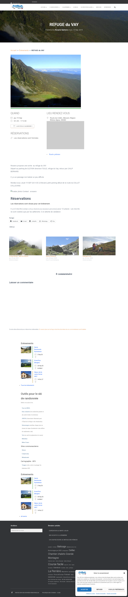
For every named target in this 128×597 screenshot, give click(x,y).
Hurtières (63, 567)
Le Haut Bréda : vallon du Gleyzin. (19, 256)
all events (24, 516)
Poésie (72, 574)
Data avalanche (26, 411)
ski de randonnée (67, 579)
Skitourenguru (25, 425)
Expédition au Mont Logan (58, 530)
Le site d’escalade (86, 7)
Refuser (99, 589)
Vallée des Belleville (70, 581)
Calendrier (66, 7)
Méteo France (25, 442)
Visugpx (24, 465)
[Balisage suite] (100, 246)
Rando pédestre (54, 154)
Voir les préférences (116, 589)
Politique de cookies (90, 593)
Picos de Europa (59, 574)
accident (50, 547)
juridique (71, 567)
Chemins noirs (51, 561)
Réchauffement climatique (69, 577)
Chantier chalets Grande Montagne (60, 555)
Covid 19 (66, 564)
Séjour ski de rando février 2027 (38, 374)
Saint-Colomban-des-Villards (54, 579)
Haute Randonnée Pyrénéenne (38, 349)
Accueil (43, 7)
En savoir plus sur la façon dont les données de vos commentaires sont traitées (62, 329)
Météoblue (24, 438)
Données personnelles (101, 593)
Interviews (107, 7)
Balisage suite (87, 256)
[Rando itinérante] (63, 246)
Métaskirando (25, 457)
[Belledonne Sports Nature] (17, 7)
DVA (70, 564)
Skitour (24, 450)
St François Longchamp (53, 581)
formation (50, 567)
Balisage (61, 546)
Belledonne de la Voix (71, 547)
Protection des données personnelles (27, 592)
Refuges (98, 7)
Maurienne (65, 571)
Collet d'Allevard (67, 561)
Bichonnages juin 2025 (55, 550)
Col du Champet (59, 561)
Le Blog (75, 7)
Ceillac (72, 550)
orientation (50, 574)
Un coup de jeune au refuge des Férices (63, 539)
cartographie (65, 550)
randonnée (51, 577)
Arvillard (55, 547)
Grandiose (56, 568)
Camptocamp (25, 453)
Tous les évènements (27, 385)
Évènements (24, 50)
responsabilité (59, 577)
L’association (54, 7)
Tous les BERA (26, 408)
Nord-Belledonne (72, 571)
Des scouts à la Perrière (58, 535)
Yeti (23, 435)
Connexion (34, 2)
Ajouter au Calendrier (23, 126)
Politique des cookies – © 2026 (51, 592)
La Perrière (54, 571)
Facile (73, 564)
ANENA (24, 418)
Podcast (67, 574)
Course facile (55, 564)
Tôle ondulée (62, 581)
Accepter (84, 589)
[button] (124, 573)
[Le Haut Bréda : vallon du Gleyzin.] (26, 246)
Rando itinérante (51, 256)
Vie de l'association (52, 583)
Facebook (12, 592)
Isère (67, 567)
